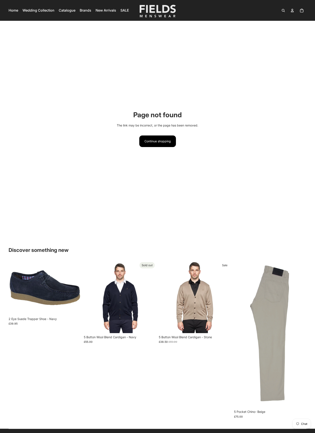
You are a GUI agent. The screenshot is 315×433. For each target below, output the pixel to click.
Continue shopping (157, 141)
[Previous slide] (90, 297)
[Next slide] (149, 297)
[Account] (292, 10)
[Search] (283, 10)
